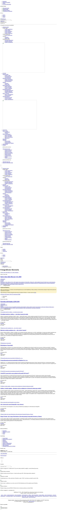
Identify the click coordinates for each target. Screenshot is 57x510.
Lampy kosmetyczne (8, 35)
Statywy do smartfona (9, 137)
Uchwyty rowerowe (8, 149)
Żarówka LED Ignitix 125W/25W (10, 301)
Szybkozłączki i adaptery (9, 143)
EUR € (4, 255)
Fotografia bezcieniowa (7, 78)
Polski (7, 9)
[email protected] (31, 501)
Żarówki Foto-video (8, 97)
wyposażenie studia (9, 496)
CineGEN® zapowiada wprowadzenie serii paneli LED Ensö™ (14, 373)
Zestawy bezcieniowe (9, 79)
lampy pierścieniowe (30, 496)
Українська (10, 11)
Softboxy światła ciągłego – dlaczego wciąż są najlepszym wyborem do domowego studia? (20, 388)
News (1, 353)
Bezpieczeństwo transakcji (7, 439)
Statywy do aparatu (8, 135)
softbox (29, 495)
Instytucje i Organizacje (7, 444)
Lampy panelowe (8, 32)
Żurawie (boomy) (8, 95)
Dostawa (4, 440)
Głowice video (7, 141)
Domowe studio (5, 74)
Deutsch (8, 10)
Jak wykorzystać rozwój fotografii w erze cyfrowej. (12, 404)
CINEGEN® (2, 279)
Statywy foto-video (8, 136)
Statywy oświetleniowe (9, 94)
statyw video (24, 496)
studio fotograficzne (10, 495)
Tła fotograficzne (8, 77)
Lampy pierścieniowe (8, 29)
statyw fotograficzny (48, 495)
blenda (5, 495)
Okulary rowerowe (8, 157)
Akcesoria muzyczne (6, 161)
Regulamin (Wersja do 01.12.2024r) (9, 446)
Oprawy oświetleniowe (9, 99)
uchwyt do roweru (32, 497)
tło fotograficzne (25, 495)
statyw (2, 495)
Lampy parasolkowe (8, 31)
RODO (4, 3)
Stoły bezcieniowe (8, 81)
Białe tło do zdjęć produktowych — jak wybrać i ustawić (13, 330)
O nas (4, 433)
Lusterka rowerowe (8, 155)
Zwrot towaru (5, 442)
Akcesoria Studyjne (6, 96)
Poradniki (2, 323)
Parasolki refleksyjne (8, 41)
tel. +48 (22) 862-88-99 (7, 4)
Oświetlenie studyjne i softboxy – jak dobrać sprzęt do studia (14, 314)
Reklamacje (5, 441)
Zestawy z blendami (8, 88)
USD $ (4, 256)
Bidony (6, 156)
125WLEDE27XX (3, 304)
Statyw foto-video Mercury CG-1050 (10, 276)
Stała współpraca (6, 445)
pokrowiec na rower (52, 496)
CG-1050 (2, 280)
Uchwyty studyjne (8, 98)
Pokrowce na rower (8, 151)
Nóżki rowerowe (8, 154)
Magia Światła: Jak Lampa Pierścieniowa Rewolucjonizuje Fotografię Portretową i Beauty (21, 416)
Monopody (5, 139)
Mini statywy (7, 138)
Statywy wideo (5, 131)
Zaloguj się (2, 257)
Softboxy (4, 82)
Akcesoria (4, 140)
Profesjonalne (7, 132)
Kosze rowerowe (8, 153)
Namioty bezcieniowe (9, 80)
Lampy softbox (7, 30)
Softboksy (6, 37)
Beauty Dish (7, 38)
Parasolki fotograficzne (7, 89)
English (7, 8)
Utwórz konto (5, 438)
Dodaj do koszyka (7, 285)
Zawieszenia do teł (8, 76)
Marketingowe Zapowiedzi (6, 345)
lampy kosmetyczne (38, 496)
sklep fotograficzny (35, 495)
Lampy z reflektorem (8, 33)
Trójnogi (6, 133)
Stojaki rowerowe (8, 150)
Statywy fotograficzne (6, 134)
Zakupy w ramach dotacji (7, 443)
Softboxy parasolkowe (9, 42)
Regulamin (5, 1)
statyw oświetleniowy (17, 496)
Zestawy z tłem (7, 75)
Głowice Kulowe (8, 142)
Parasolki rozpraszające (9, 40)
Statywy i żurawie (6, 93)
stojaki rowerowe (46, 496)
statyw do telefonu (18, 495)
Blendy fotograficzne (6, 85)
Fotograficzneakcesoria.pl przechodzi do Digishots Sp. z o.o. (14, 360)
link (35, 292)
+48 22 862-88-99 (3, 453)
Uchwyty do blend (8, 87)
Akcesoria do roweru (6, 148)
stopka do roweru (25, 497)
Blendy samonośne (8, 86)
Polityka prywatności (6, 2)
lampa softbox (41, 495)
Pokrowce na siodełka (9, 152)
